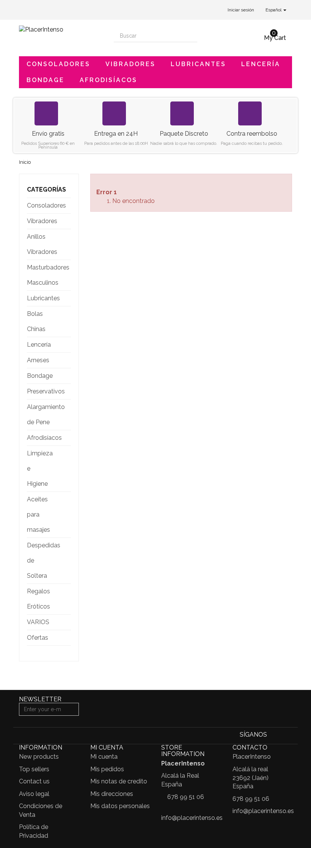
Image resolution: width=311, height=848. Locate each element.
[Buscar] (190, 35)
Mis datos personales (120, 806)
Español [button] (274, 10)
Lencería (260, 64)
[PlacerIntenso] (60, 33)
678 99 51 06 (185, 796)
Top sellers (34, 769)
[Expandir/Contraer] (65, 206)
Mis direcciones (111, 793)
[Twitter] (286, 735)
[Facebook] (275, 735)
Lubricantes (198, 64)
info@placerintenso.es (192, 817)
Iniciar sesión (241, 10)
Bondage (45, 80)
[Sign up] (72, 709)
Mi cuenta (104, 756)
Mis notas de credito (118, 781)
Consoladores (58, 64)
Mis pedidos (107, 769)
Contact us (34, 781)
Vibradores (130, 64)
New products (39, 756)
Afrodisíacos (108, 80)
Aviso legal (34, 793)
